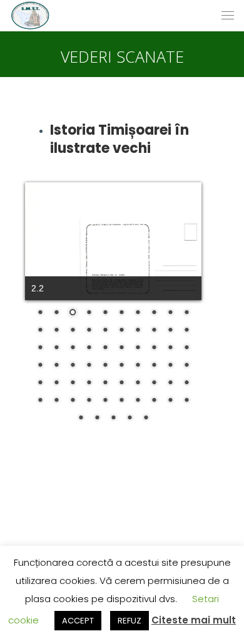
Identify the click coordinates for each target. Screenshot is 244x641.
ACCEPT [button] (78, 621)
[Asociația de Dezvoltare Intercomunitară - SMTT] (30, 16)
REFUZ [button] (129, 621)
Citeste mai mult (193, 620)
